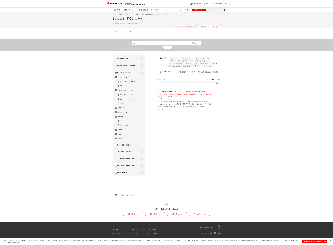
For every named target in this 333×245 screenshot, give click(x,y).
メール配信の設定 (208, 227)
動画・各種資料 (152, 229)
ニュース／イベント (136, 234)
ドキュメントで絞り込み (123, 72)
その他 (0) (120, 134)
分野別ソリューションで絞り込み (126, 65)
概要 (116, 31)
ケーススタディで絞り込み (124, 151)
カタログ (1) (121, 108)
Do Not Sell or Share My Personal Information (315, 241)
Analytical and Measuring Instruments (135, 4)
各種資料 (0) (121, 129)
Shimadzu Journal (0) (126, 121)
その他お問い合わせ (199, 214)
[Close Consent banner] (330, 240)
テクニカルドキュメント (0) (125, 90)
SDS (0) (119, 138)
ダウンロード (131, 31)
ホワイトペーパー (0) (125, 99)
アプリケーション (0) (123, 77)
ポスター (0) (123, 86)
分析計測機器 (128, 3)
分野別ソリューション (136, 229)
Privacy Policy (16, 242)
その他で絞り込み (122, 172)
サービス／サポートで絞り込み (125, 165)
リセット (167, 47)
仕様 (122, 31)
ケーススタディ (117, 234)
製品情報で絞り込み (122, 58)
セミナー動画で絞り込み (123, 145)
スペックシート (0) (123, 112)
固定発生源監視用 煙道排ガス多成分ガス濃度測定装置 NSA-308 (183, 91)
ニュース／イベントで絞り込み (125, 158)
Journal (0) (120, 116)
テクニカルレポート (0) (126, 94)
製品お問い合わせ (155, 214)
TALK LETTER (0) (124, 125)
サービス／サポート (153, 234)
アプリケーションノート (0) (127, 81)
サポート (141, 31)
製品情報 (115, 229)
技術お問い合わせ (177, 214)
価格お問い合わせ (133, 214)
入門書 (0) (122, 103)
